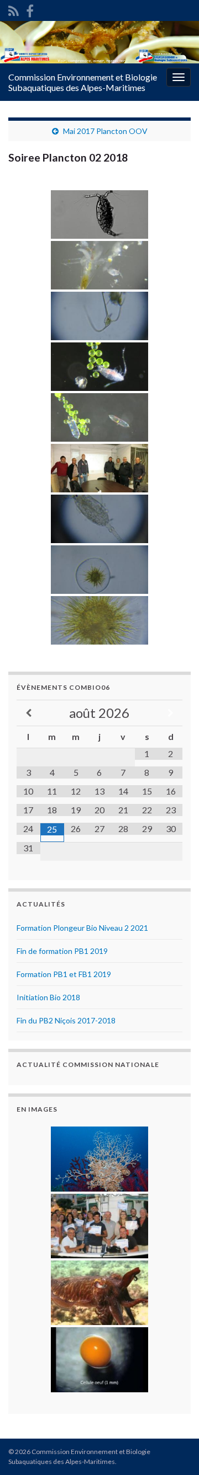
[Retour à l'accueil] (99, 42)
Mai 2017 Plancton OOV (105, 131)
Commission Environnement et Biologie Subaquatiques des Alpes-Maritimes (82, 82)
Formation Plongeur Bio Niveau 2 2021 (82, 927)
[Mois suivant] (170, 713)
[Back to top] (174, 1450)
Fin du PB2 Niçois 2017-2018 (66, 1020)
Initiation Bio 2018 (48, 997)
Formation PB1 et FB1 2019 (64, 974)
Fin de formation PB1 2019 (62, 951)
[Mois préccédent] (28, 713)
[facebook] (30, 9)
